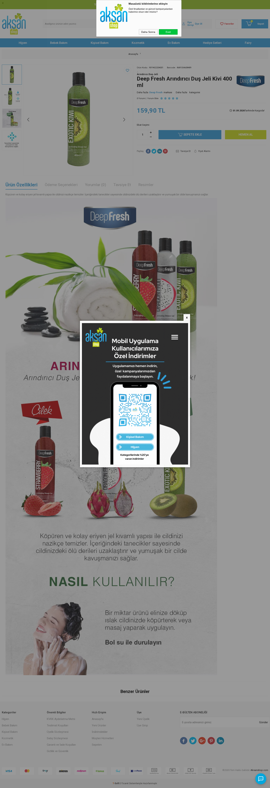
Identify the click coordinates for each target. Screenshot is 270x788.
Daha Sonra (148, 31)
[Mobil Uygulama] (135, 463)
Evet (168, 31)
